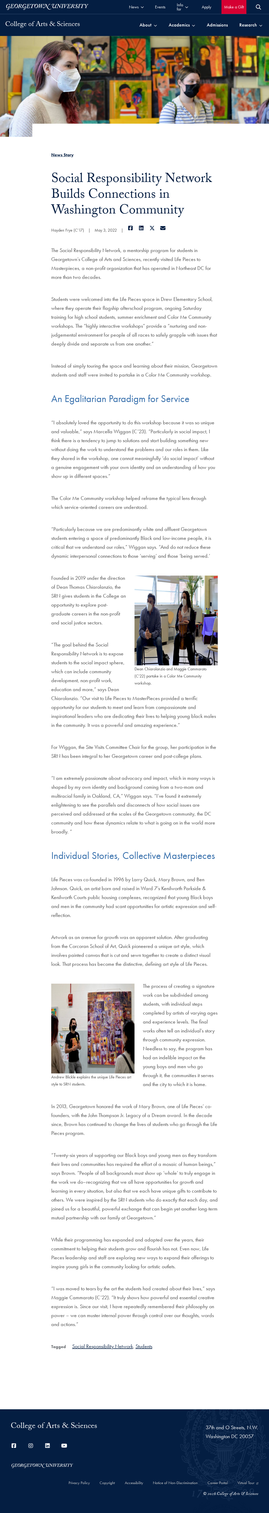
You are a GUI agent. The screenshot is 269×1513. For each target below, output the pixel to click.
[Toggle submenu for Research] (260, 25)
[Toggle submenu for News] (142, 7)
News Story (62, 155)
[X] (152, 228)
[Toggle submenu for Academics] (193, 25)
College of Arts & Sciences (42, 25)
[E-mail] (163, 228)
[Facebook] (130, 228)
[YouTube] (64, 1445)
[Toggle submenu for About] (155, 25)
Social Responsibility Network (102, 1346)
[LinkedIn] (141, 228)
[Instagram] (31, 1445)
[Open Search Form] (258, 7)
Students (144, 1346)
